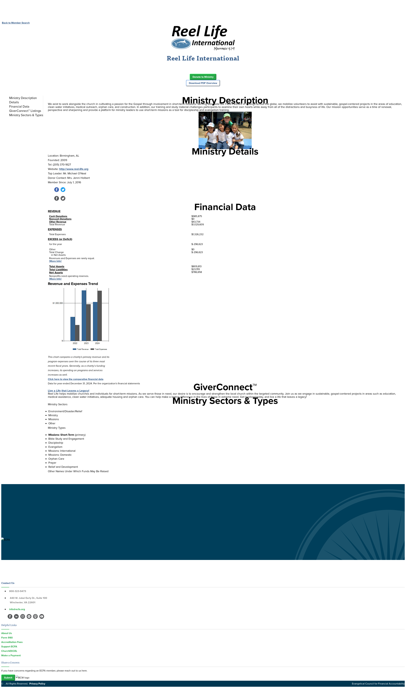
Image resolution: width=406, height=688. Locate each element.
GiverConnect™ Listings (25, 110)
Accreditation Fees (12, 642)
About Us (6, 633)
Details (14, 102)
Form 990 (7, 637)
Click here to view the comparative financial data (75, 379)
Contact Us (7, 583)
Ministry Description (23, 98)
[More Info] (55, 261)
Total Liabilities (58, 270)
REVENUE (54, 211)
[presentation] (25, 98)
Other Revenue (57, 222)
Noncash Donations (60, 219)
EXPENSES (55, 229)
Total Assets (56, 266)
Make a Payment (11, 655)
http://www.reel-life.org (73, 169)
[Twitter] (63, 191)
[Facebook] (56, 191)
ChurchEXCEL (9, 651)
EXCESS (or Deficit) (60, 239)
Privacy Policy (37, 683)
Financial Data (19, 106)
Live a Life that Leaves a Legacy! (68, 391)
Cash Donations (58, 216)
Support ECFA (9, 646)
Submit (8, 677)
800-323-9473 (17, 591)
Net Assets (56, 273)
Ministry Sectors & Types (26, 115)
